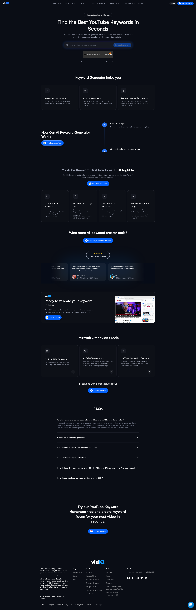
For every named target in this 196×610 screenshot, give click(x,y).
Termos (108, 576)
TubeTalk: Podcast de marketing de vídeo (113, 594)
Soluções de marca (92, 580)
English (42, 605)
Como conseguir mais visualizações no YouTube (114, 588)
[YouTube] (128, 578)
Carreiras (76, 576)
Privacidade (110, 580)
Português (79, 605)
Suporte (109, 583)
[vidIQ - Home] (5, 3)
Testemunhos (77, 572)
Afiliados (89, 572)
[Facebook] (133, 578)
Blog (74, 580)
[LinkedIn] (146, 578)
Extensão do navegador (94, 590)
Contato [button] (109, 572)
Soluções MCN (91, 587)
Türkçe (89, 605)
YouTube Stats (91, 576)
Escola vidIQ (90, 594)
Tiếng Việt (98, 605)
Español (60, 605)
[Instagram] (137, 578)
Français (51, 605)
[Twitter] (141, 578)
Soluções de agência (93, 583)
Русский (69, 605)
